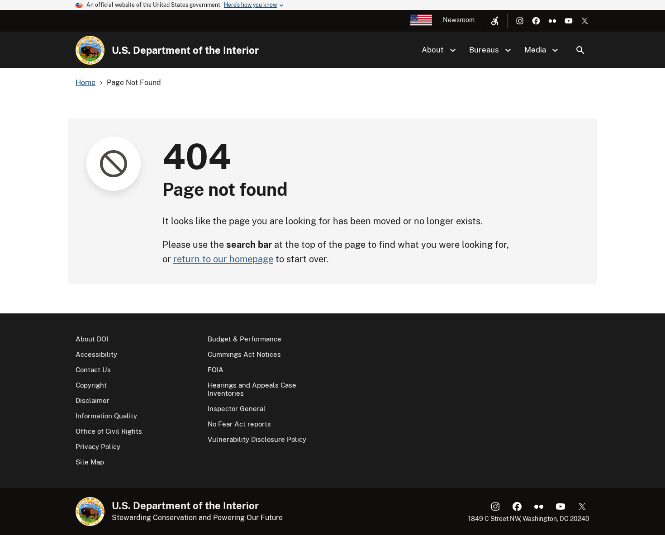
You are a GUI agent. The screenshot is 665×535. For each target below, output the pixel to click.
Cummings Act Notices (244, 354)
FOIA (215, 370)
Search (580, 50)
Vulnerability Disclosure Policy (257, 439)
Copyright (91, 385)
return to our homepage (223, 259)
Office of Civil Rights (109, 431)
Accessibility (96, 354)
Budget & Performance (244, 339)
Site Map (90, 462)
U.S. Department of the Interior (185, 50)
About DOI (92, 339)
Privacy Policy (98, 446)
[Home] (90, 50)
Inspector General (237, 408)
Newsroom (459, 20)
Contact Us (93, 370)
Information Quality (106, 416)
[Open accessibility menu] (495, 21)
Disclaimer (92, 400)
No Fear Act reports (239, 424)
